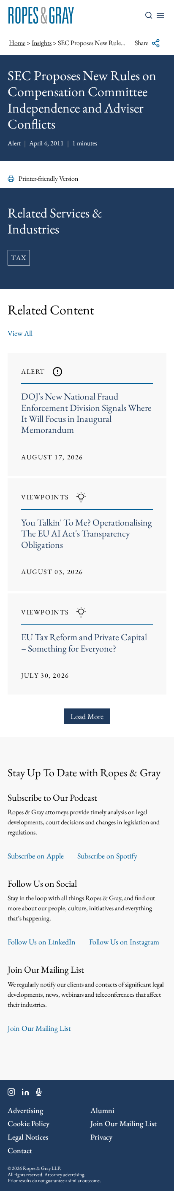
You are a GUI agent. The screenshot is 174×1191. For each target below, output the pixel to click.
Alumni (102, 1110)
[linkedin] (26, 1094)
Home (17, 42)
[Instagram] (11, 1094)
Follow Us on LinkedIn (42, 942)
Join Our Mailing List (39, 1028)
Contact (20, 1150)
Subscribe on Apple (36, 856)
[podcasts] (39, 1094)
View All (20, 333)
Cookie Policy (28, 1123)
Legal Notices (28, 1137)
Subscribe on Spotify (107, 856)
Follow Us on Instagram (124, 942)
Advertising (25, 1110)
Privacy (101, 1137)
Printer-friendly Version (48, 178)
